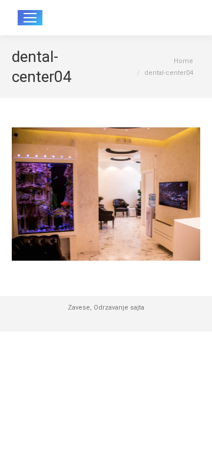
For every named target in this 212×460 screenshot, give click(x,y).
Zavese (79, 307)
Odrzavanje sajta (119, 307)
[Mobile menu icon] (30, 17)
